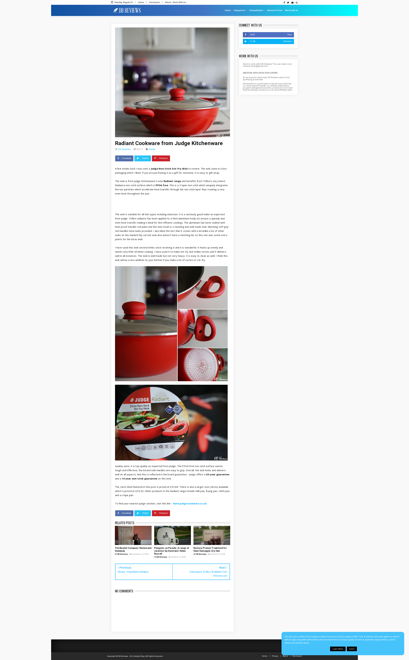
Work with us (291, 10)
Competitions (256, 10)
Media (152, 149)
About (285, 656)
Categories (239, 10)
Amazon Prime (274, 10)
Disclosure (154, 2)
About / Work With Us (175, 2)
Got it (351, 649)
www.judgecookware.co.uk (190, 503)
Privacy (275, 656)
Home (141, 2)
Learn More (337, 649)
